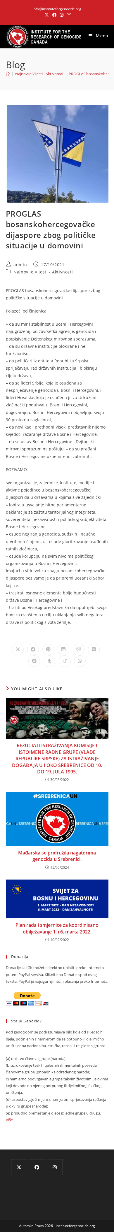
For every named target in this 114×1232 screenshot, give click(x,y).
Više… (11, 1119)
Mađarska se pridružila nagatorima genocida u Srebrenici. (57, 856)
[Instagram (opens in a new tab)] (61, 14)
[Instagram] (55, 1167)
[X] (19, 1167)
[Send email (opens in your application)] (68, 14)
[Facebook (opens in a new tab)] (54, 14)
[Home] (8, 73)
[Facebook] (37, 1167)
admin (20, 264)
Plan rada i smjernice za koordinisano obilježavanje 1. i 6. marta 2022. (57, 928)
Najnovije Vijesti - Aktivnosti (43, 272)
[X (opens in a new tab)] (47, 14)
